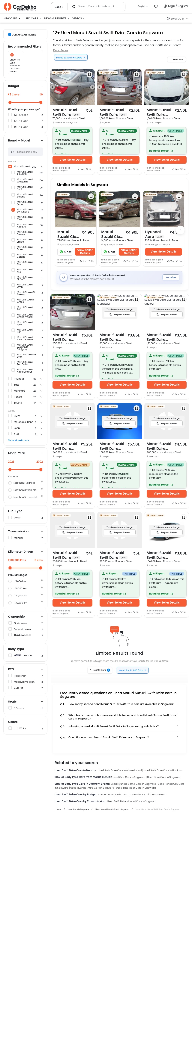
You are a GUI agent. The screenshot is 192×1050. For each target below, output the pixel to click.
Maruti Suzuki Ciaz (25, 218)
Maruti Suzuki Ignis (25, 323)
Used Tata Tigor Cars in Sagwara (136, 788)
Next (92, 87)
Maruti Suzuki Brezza (25, 233)
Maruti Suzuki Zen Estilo (25, 363)
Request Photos (122, 314)
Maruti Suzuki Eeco (25, 203)
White (22, 728)
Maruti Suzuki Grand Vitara (25, 316)
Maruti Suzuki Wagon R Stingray (25, 347)
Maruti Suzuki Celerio (25, 256)
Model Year (16, 453)
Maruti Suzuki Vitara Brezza (25, 338)
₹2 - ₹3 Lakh (21, 115)
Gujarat (18, 688)
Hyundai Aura (153, 234)
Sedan (28, 655)
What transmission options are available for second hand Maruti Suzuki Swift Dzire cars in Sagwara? (118, 716)
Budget (13, 86)
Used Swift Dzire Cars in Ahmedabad (120, 770)
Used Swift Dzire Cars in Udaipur (163, 770)
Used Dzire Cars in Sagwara (164, 777)
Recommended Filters (24, 46)
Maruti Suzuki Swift (25, 188)
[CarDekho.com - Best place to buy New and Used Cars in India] (20, 7)
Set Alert (171, 277)
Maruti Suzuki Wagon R (25, 181)
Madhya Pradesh (24, 682)
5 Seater (19, 708)
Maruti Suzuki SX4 (25, 331)
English (141, 6)
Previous (52, 87)
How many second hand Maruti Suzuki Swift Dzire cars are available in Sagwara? (117, 704)
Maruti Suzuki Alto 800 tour (25, 371)
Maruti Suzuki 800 (25, 308)
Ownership (16, 616)
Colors (13, 721)
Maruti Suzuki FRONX (25, 278)
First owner (20, 623)
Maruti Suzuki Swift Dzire (25, 211)
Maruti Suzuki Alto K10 (25, 226)
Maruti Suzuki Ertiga (25, 241)
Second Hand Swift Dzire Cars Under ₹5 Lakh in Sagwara (132, 795)
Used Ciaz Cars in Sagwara (128, 777)
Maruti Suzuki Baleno (25, 196)
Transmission (18, 531)
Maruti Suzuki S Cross (26, 301)
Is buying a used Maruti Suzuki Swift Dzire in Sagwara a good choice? (109, 726)
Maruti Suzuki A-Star (26, 356)
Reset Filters (101, 670)
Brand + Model (19, 140)
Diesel (17, 518)
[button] (72, 140)
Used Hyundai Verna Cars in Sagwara (133, 784)
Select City (177, 18)
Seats (12, 701)
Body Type (16, 649)
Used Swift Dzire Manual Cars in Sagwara (131, 801)
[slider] (10, 102)
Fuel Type (15, 511)
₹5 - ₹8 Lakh (21, 127)
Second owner (22, 629)
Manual (18, 538)
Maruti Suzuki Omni (25, 286)
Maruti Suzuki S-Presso (26, 293)
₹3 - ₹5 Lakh (21, 121)
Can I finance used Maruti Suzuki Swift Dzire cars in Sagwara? (104, 737)
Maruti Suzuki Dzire (25, 248)
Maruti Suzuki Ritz (25, 263)
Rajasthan (20, 676)
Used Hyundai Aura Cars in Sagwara (92, 788)
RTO (11, 669)
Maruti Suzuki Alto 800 (25, 173)
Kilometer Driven (20, 551)
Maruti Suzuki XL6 (25, 271)
